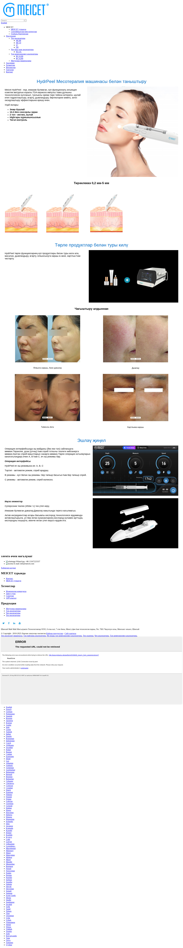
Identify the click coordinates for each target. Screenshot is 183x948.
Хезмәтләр (10, 65)
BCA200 (19, 58)
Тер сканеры (88, 636)
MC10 (18, 43)
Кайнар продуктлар (54, 633)
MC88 (18, 40)
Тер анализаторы (18, 38)
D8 (17, 47)
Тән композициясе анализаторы (24, 54)
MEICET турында (18, 29)
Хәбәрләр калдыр (8, 568)
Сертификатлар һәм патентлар (24, 32)
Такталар (10, 70)
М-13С (19, 52)
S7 (17, 45)
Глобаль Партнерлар (19, 34)
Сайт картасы (70, 633)
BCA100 (19, 56)
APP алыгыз (11, 598)
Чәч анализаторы (13, 613)
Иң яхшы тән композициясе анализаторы (64, 636)
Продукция (11, 36)
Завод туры (11, 594)
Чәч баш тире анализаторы (22, 49)
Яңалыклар (11, 67)
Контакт (9, 72)
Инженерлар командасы (16, 591)
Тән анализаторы (13, 611)
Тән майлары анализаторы (34, 636)
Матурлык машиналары (21, 61)
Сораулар (10, 596)
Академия (10, 63)
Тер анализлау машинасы (11, 636)
